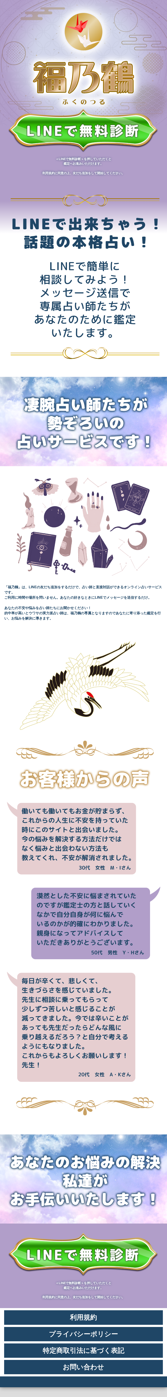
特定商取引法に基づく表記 (83, 1350)
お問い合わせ (83, 1367)
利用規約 (83, 1317)
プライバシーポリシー (83, 1334)
